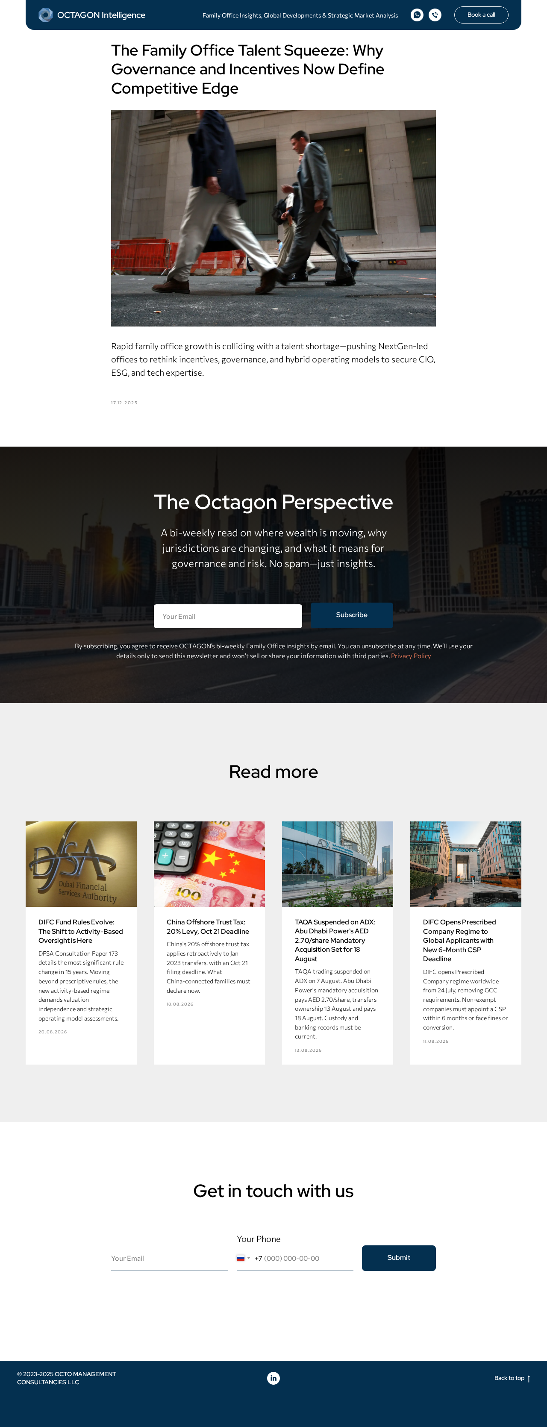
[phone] (435, 15)
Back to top (509, 1378)
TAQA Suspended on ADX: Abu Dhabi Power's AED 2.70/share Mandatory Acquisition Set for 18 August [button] (335, 940)
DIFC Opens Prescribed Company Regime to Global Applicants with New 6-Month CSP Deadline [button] (459, 940)
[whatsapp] (417, 15)
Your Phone (259, 1238)
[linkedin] (273, 1378)
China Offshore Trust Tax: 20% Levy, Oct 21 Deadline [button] (208, 927)
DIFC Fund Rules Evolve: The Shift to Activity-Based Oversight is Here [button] (80, 931)
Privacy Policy (411, 655)
